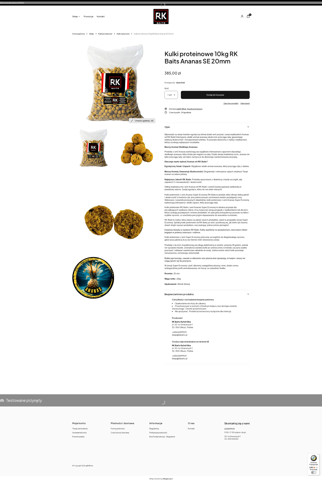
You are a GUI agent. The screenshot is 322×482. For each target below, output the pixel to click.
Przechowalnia (78, 436)
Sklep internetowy (160, 479)
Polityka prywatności (158, 432)
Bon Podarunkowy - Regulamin (162, 436)
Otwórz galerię (144, 120)
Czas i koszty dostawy (120, 432)
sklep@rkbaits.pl (179, 334)
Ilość (167, 88)
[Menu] (317, 455)
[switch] (313, 472)
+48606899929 (179, 332)
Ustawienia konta (79, 432)
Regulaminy (154, 428)
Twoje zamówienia (80, 428)
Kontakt (191, 428)
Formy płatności (118, 428)
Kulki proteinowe (105, 34)
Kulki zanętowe (123, 34)
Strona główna (78, 34)
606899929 (229, 429)
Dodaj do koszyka (215, 95)
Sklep (91, 34)
